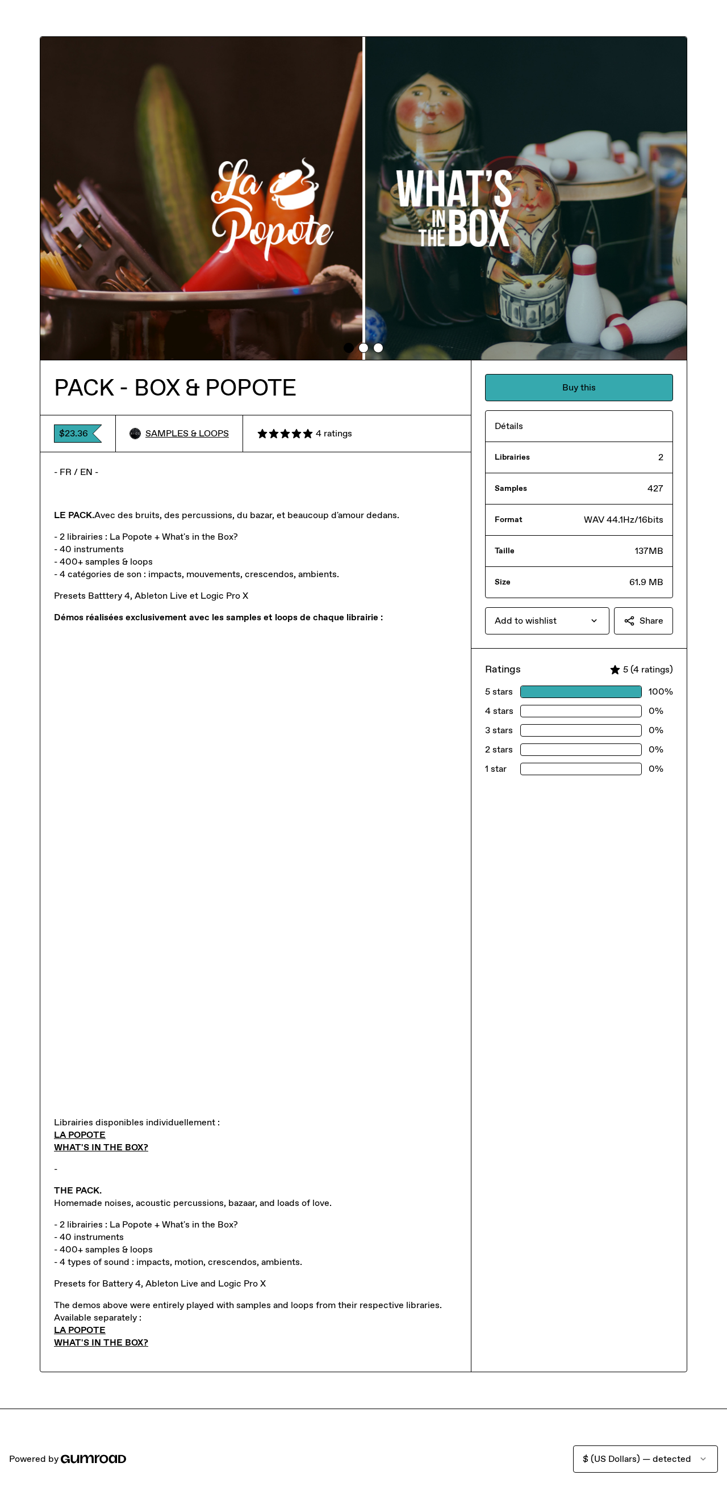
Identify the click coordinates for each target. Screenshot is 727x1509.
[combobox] (547, 620)
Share (651, 620)
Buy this (579, 387)
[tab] (349, 348)
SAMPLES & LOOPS (187, 433)
